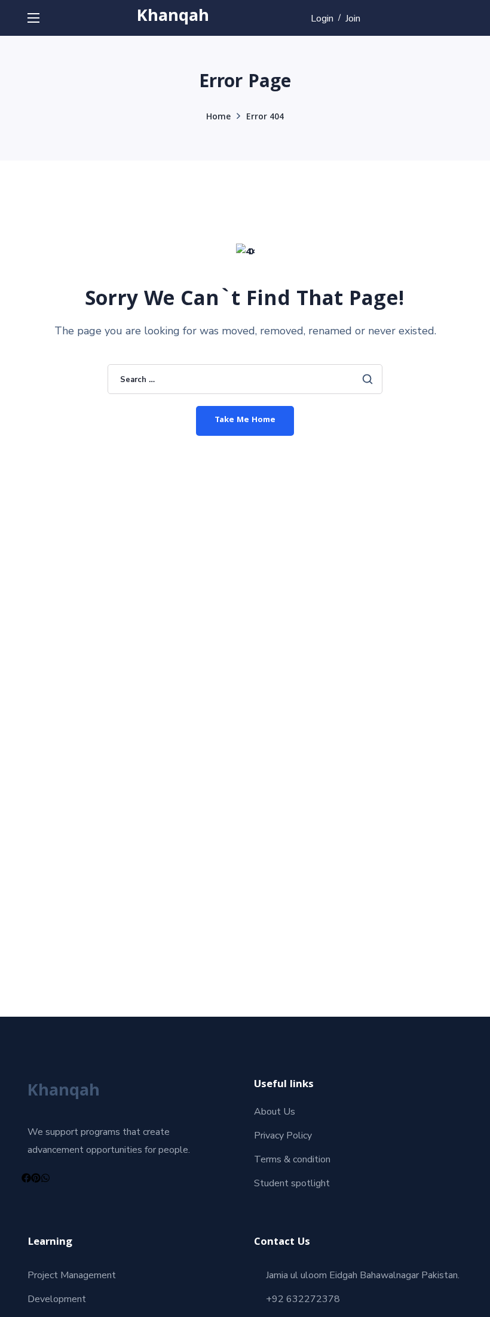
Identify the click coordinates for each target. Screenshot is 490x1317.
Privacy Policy (283, 1135)
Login (322, 18)
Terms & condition (292, 1159)
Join (352, 18)
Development (56, 1299)
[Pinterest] (36, 1178)
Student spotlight (292, 1183)
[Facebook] (26, 1178)
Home (218, 117)
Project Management (71, 1275)
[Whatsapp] (45, 1178)
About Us (274, 1111)
